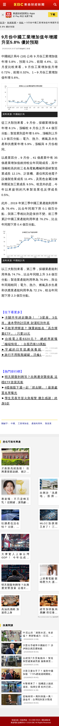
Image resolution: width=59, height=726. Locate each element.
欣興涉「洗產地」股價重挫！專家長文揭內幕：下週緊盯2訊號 (49, 494)
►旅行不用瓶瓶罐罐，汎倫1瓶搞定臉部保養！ (23, 355)
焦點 (21, 22)
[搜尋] (54, 7)
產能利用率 (37, 423)
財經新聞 (11, 22)
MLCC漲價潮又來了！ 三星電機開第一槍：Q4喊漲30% (49, 525)
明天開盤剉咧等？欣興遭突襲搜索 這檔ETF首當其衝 (15, 586)
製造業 (48, 423)
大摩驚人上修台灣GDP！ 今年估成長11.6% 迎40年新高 (15, 556)
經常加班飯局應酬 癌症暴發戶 (49, 611)
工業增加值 (23, 423)
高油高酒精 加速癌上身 (10, 611)
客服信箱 (15, 720)
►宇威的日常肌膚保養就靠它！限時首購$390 (23, 350)
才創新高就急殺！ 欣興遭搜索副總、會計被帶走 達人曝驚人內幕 (15, 470)
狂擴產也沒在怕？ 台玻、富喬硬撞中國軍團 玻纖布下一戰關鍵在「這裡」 (10, 525)
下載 (52, 14)
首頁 (2, 22)
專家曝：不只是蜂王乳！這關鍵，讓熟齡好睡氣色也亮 (15, 501)
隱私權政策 (46, 720)
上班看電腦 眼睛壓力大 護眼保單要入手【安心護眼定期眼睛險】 (49, 580)
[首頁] (29, 4)
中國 (13, 423)
